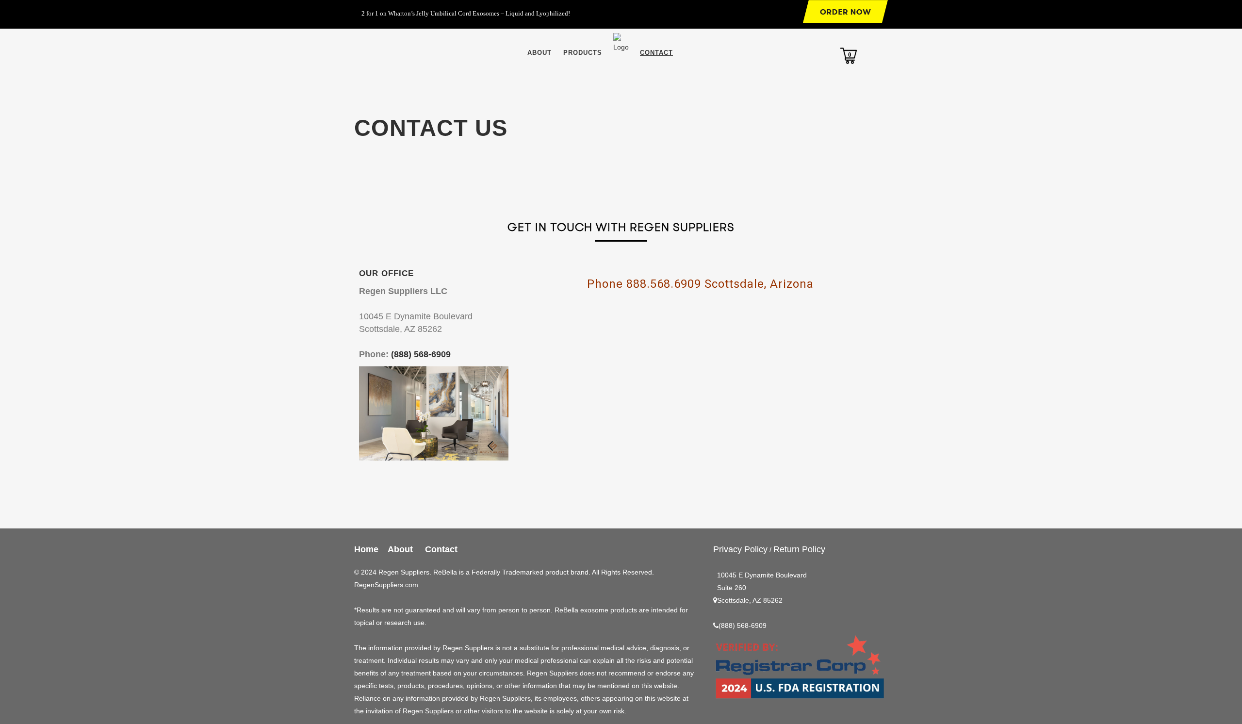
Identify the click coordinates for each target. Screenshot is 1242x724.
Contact (441, 549)
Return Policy (799, 549)
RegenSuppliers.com (386, 585)
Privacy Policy (740, 549)
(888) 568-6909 (421, 354)
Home (366, 549)
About (403, 549)
